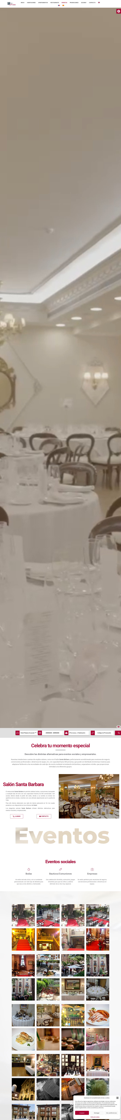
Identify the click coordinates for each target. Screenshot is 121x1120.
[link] (118, 11)
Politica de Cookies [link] (95, 1117)
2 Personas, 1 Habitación (77, 733)
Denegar (97, 1113)
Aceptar (82, 1113)
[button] (117, 1098)
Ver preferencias (111, 1113)
